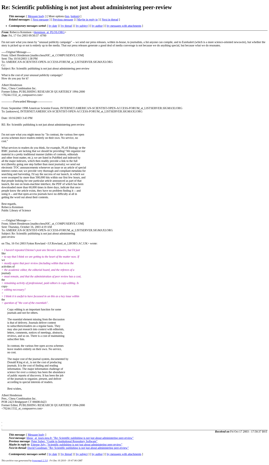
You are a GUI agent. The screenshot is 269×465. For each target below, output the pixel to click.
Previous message (63, 19)
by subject (82, 25)
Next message (41, 19)
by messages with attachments (124, 25)
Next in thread (110, 19)
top (67, 16)
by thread (66, 25)
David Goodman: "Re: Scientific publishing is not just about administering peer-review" (78, 447)
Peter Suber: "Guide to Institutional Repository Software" (64, 441)
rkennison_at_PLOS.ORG (49, 32)
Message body (36, 16)
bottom (75, 16)
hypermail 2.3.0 (40, 460)
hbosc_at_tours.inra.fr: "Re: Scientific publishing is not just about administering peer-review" (80, 438)
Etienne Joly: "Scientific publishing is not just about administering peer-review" (76, 444)
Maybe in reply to (87, 19)
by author (97, 25)
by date (53, 25)
